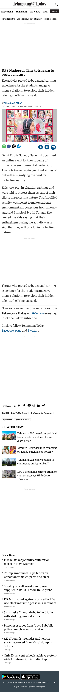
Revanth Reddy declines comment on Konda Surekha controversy (37, 449)
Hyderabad (7, 11)
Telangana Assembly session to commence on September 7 (35, 461)
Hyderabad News (22, 420)
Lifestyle (11, 19)
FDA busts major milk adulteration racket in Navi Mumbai (27, 561)
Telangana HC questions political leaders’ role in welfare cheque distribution (37, 437)
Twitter (33, 330)
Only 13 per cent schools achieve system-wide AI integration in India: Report (30, 657)
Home (4, 19)
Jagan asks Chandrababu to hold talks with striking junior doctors (28, 614)
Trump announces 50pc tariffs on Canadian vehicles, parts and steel (26, 575)
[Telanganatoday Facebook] (18, 406)
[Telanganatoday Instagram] (33, 406)
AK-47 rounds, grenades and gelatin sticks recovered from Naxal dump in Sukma (28, 642)
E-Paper (54, 11)
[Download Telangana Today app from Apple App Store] (40, 147)
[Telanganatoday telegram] (43, 406)
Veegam (41, 686)
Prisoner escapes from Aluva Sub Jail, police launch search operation (28, 627)
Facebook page (11, 330)
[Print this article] (53, 147)
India (46, 11)
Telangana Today (13, 103)
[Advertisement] (29, 368)
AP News (35, 11)
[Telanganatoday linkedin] (38, 406)
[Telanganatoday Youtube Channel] (29, 406)
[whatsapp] (4, 146)
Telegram (37, 313)
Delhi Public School (19, 413)
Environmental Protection (41, 413)
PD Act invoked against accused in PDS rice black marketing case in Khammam (30, 601)
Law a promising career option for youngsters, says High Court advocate (37, 475)
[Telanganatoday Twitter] (24, 406)
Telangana (21, 11)
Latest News (8, 555)
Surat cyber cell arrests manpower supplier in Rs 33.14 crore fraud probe (28, 588)
